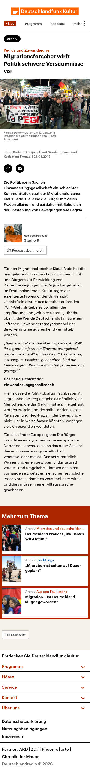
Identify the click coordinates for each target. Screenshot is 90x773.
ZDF (36, 749)
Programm (33, 24)
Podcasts (57, 24)
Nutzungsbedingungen (24, 728)
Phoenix (51, 749)
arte (66, 749)
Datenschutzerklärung (24, 721)
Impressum (13, 736)
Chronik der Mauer (20, 756)
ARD (24, 749)
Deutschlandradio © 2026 (27, 763)
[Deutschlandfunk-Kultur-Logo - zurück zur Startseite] (45, 11)
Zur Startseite (15, 635)
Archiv (12, 39)
